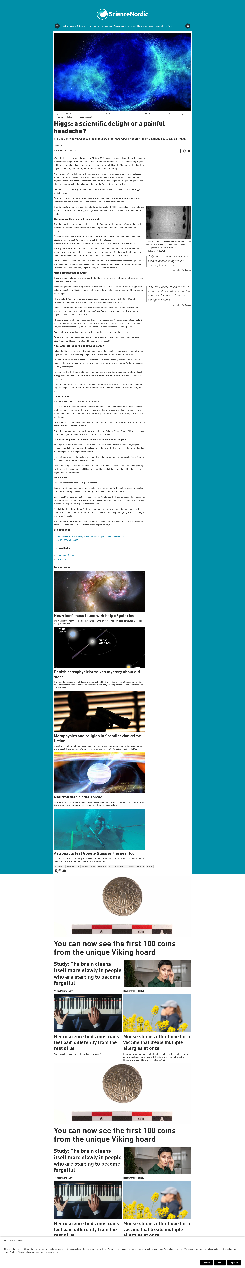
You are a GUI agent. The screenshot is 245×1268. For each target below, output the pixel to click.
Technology (106, 26)
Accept (220, 1263)
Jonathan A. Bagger (65, 555)
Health (65, 26)
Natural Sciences (145, 26)
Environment (93, 26)
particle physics (136, 866)
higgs (149, 866)
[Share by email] (189, 151)
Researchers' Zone (163, 26)
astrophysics (73, 866)
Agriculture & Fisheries (124, 26)
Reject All (234, 1263)
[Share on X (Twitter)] (185, 151)
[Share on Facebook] (181, 151)
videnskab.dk (88, 866)
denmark (59, 866)
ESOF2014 (61, 560)
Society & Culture (77, 26)
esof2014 (102, 866)
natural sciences (117, 866)
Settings (206, 1263)
